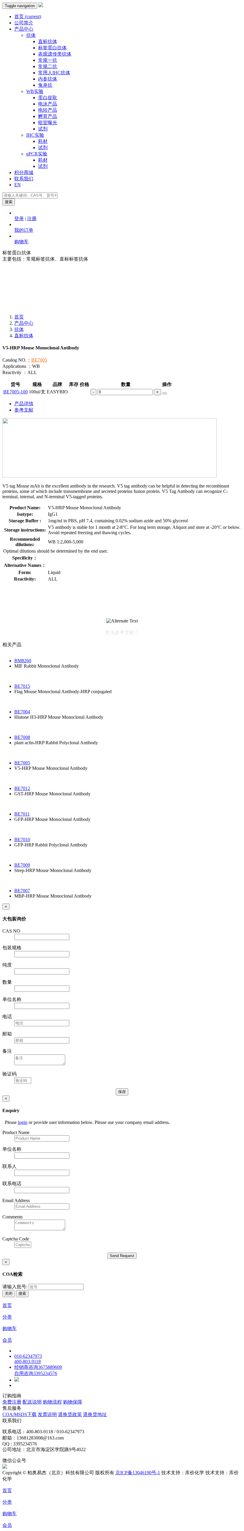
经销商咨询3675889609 (38, 1367)
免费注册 (11, 1401)
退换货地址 (95, 1414)
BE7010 (22, 839)
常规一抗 (47, 60)
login (22, 1122)
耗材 (43, 141)
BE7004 (22, 711)
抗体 (31, 35)
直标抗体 (47, 41)
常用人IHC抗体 (54, 72)
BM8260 (22, 660)
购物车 (21, 241)
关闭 (8, 1293)
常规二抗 (47, 66)
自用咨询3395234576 (35, 1373)
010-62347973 (28, 1356)
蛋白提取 (47, 97)
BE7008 (22, 737)
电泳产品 (47, 103)
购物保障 (72, 1401)
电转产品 (47, 110)
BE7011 (22, 813)
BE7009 (22, 865)
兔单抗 (45, 85)
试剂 (43, 128)
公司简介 (23, 22)
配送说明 (32, 1401)
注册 (32, 218)
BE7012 (22, 788)
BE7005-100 (15, 391)
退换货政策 (70, 1414)
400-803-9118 (27, 1361)
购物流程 (52, 1401)
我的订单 (23, 230)
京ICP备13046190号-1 (137, 1472)
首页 (27, 16)
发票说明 (47, 1414)
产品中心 (23, 28)
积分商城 (23, 172)
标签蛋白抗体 (52, 47)
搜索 (8, 202)
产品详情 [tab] (23, 403)
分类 (7, 1316)
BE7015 (22, 686)
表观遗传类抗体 (54, 53)
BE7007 (22, 890)
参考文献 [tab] (23, 409)
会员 (7, 1340)
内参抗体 (47, 78)
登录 (19, 218)
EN (17, 184)
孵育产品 (47, 116)
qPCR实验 (36, 153)
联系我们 (23, 178)
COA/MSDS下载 (19, 1414)
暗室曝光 (47, 122)
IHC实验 (35, 135)
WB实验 (34, 91)
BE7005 (39, 359)
